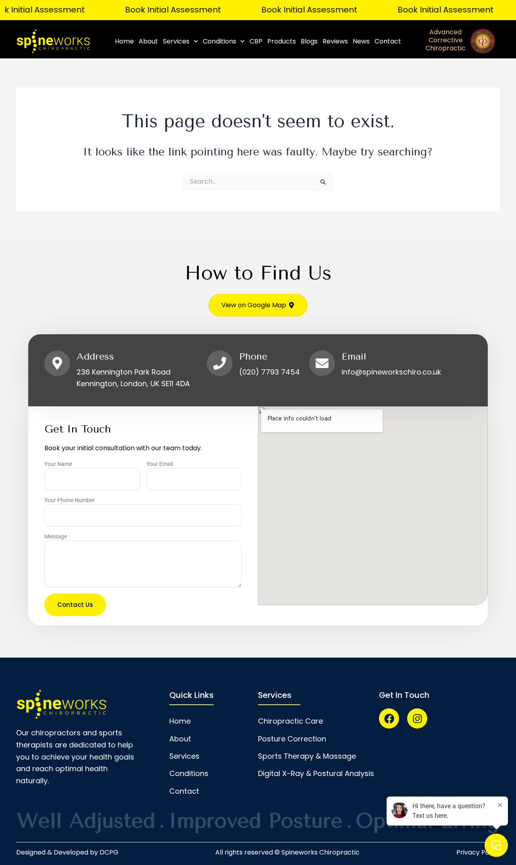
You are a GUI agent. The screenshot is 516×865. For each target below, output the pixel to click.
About (148, 41)
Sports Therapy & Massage (307, 756)
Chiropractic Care (290, 721)
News (361, 41)
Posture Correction (292, 739)
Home (124, 41)
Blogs (309, 41)
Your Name (58, 464)
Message (55, 536)
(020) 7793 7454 (269, 372)
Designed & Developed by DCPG (67, 852)
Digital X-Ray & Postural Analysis (316, 773)
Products (281, 41)
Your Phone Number (69, 500)
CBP (256, 41)
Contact (388, 41)
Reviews (335, 41)
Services (176, 41)
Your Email (159, 464)
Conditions (219, 41)
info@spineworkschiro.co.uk (391, 372)
